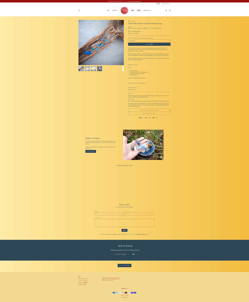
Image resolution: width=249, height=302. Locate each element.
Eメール (127, 211)
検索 (79, 276)
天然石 (139, 10)
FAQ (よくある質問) (82, 282)
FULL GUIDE (91, 151)
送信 (124, 230)
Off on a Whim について (83, 278)
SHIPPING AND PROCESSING (149, 110)
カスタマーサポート (82, 284)
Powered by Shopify (124, 297)
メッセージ (98, 217)
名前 (96, 211)
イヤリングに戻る (125, 265)
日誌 (132, 10)
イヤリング (132, 21)
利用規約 (139, 234)
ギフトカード (147, 10)
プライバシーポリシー (130, 234)
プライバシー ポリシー (83, 280)
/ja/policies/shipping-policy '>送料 (139, 28)
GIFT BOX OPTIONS (149, 113)
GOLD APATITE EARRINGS (137, 83)
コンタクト (115, 10)
